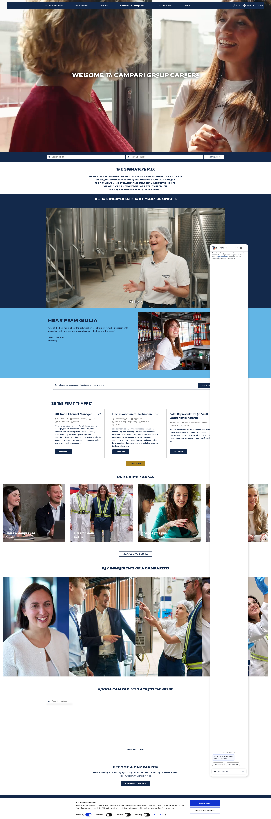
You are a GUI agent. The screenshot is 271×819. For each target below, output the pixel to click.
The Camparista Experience (54, 5)
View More (135, 464)
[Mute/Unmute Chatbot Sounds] (240, 247)
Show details (158, 815)
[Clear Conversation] (236, 247)
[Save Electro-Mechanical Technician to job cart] (157, 414)
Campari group (132, 5)
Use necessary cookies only (205, 810)
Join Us (187, 5)
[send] (243, 771)
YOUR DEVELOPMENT (81, 5)
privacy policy (223, 257)
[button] (236, 5)
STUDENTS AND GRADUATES (164, 5)
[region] (229, 509)
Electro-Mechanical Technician (132, 414)
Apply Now (63, 451)
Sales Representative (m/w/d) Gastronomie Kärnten (189, 416)
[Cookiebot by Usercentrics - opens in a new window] (62, 814)
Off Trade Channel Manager (73, 414)
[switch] (109, 814)
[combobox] (86, 157)
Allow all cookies (205, 803)
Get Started (207, 385)
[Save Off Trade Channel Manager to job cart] (99, 414)
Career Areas (104, 5)
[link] (36, 626)
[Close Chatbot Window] (244, 247)
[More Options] (215, 771)
